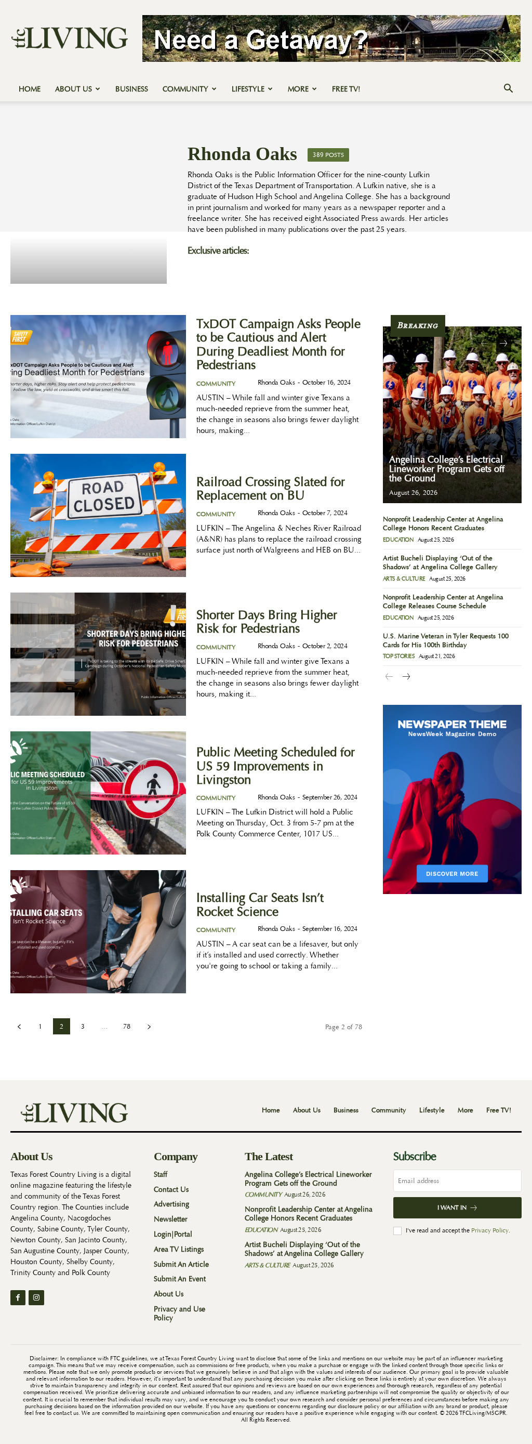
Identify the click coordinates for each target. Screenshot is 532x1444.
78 (126, 1026)
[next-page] (148, 1026)
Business (131, 89)
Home (30, 89)
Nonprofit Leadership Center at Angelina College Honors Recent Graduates (443, 523)
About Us (73, 89)
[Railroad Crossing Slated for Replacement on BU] (98, 515)
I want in (452, 1207)
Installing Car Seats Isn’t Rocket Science (260, 905)
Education (398, 540)
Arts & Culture (404, 579)
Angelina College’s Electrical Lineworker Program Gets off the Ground (446, 469)
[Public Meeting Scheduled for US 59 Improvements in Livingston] (98, 793)
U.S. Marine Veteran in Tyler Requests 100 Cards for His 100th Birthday (446, 640)
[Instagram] (36, 1297)
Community (185, 89)
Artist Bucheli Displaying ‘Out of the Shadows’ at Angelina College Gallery (440, 562)
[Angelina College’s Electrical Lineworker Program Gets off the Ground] (452, 414)
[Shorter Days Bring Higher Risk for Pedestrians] (98, 654)
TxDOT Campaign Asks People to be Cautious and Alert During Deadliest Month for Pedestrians (278, 344)
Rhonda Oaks (276, 382)
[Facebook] (17, 1297)
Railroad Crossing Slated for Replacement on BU (270, 489)
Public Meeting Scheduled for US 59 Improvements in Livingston (275, 766)
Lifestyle (248, 89)
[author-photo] (249, 383)
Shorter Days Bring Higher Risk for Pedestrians (266, 622)
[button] (508, 90)
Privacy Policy (490, 1230)
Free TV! (346, 89)
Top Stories (399, 656)
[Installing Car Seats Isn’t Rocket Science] (98, 931)
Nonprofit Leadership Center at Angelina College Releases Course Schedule (443, 601)
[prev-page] (19, 1026)
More (298, 89)
